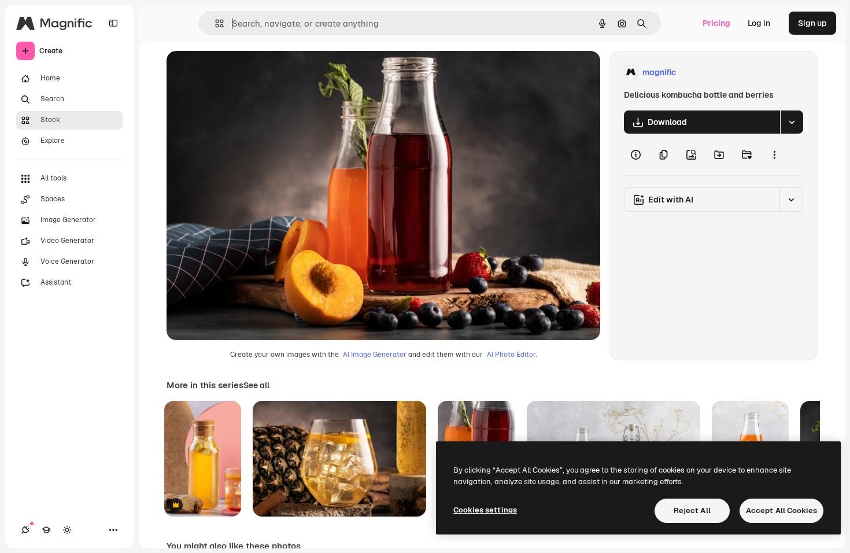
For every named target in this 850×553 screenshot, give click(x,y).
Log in (759, 23)
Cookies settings (485, 510)
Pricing (716, 23)
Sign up (812, 23)
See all (256, 385)
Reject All (692, 510)
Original (240, 72)
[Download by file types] (791, 122)
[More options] (774, 154)
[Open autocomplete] (215, 23)
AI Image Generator (374, 354)
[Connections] (25, 530)
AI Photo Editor (511, 354)
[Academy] (46, 530)
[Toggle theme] (67, 530)
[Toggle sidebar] (113, 23)
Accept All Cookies (781, 510)
